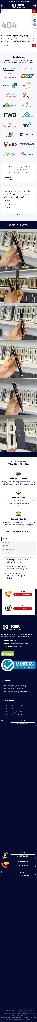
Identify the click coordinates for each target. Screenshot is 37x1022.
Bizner (14, 1018)
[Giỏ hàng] (34, 5)
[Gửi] (34, 11)
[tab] (9, 69)
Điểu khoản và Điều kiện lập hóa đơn (14, 712)
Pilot (18, 1018)
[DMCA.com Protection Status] (7, 656)
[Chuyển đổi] (5, 563)
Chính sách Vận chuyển (27, 487)
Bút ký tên (12, 1016)
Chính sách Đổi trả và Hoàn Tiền (13, 691)
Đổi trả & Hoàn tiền (25, 506)
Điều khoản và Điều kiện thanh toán (14, 709)
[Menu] (2, 5)
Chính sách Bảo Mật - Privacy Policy (14, 698)
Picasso (31, 1016)
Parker (19, 1016)
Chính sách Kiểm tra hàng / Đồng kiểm (15, 695)
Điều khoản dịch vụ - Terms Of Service (15, 715)
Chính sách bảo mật (18, 527)
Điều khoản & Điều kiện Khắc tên (13, 718)
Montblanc (25, 1016)
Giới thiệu (5, 1016)
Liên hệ (23, 1018)
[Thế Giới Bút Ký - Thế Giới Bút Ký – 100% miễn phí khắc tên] (18, 6)
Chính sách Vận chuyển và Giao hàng (14, 688)
